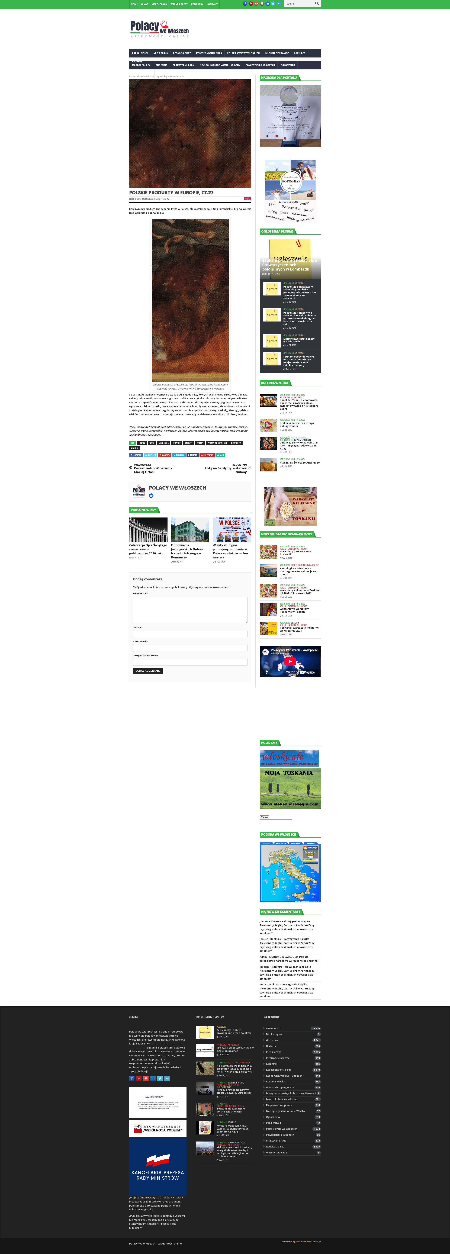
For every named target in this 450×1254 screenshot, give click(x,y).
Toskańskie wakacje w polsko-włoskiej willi (231, 1110)
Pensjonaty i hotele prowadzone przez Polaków (234, 1031)
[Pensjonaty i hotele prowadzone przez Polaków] (205, 1032)
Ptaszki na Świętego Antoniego (300, 462)
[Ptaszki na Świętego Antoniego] (268, 464)
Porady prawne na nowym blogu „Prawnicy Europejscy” (235, 1091)
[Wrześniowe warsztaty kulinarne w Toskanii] (268, 609)
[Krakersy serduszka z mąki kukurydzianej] (268, 425)
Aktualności (140, 53)
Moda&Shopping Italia (280, 1087)
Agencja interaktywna (302, 1241)
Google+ (166, 455)
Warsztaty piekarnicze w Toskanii (295, 553)
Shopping (161, 65)
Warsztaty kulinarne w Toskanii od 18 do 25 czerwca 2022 (300, 592)
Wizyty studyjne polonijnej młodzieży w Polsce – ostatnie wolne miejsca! (230, 551)
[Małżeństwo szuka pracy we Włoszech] (272, 341)
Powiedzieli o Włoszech (260, 65)
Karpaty (188, 443)
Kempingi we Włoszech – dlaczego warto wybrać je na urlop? (298, 571)
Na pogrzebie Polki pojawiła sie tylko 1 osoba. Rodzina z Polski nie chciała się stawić (234, 1068)
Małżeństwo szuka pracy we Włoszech (299, 340)
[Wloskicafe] (289, 765)
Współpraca (159, 4)
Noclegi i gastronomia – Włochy (220, 65)
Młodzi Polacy (141, 65)
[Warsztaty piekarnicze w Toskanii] (268, 552)
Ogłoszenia (288, 65)
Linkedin (180, 455)
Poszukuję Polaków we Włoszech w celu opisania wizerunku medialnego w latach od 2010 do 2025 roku (299, 318)
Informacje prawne (277, 53)
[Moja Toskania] (290, 808)
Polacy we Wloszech (217, 443)
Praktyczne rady (183, 65)
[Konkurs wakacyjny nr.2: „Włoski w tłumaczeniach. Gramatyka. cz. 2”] (205, 1127)
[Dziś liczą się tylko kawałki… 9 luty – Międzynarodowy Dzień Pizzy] (268, 443)
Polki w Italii (273, 1122)
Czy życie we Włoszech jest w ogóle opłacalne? (235, 1049)
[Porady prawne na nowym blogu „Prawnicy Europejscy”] (205, 1088)
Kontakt (212, 4)
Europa (142, 443)
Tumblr (193, 455)
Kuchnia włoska (142, 73)
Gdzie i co (300, 53)
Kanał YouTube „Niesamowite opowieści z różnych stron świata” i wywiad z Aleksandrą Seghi (299, 404)
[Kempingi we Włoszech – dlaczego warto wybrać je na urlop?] (268, 570)
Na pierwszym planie (302, 440)
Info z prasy (160, 53)
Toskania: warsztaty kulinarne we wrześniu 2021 (299, 629)
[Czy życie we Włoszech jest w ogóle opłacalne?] (205, 1050)
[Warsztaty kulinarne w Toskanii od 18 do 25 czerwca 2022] (268, 590)
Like (248, 198)
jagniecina (163, 443)
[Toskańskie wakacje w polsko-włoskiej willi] (205, 1109)
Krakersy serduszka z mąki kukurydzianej (297, 424)
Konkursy (197, 4)
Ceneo (264, 817)
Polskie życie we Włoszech (243, 53)
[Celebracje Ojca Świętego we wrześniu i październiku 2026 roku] (148, 529)
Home (134, 4)
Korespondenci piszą (209, 53)
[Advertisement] (286, 712)
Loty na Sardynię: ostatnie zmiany (226, 469)
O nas (144, 4)
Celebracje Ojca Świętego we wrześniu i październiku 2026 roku (148, 549)
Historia (271, 1046)
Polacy (200, 443)
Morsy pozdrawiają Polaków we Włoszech (291, 1093)
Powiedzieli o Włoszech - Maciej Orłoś (153, 469)
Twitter (152, 455)
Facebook (137, 455)
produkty (236, 443)
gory (151, 443)
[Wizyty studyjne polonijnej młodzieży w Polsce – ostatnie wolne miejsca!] (232, 529)
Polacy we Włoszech (177, 487)
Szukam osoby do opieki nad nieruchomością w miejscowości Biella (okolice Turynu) (298, 361)
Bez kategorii (274, 1034)
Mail (222, 455)
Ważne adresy (179, 4)
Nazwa (138, 627)
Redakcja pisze (182, 53)
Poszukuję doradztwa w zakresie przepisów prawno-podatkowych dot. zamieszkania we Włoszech (300, 292)
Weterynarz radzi (277, 1152)
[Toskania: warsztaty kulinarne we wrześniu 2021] (268, 628)
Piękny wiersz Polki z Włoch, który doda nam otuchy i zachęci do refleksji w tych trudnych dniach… (234, 1152)
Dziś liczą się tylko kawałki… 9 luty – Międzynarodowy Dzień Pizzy (298, 445)
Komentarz (140, 593)
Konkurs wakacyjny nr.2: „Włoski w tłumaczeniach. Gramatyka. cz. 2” (233, 1128)
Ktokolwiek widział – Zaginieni (284, 1075)
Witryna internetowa (145, 655)
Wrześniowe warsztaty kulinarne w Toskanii (294, 610)
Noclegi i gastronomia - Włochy (293, 549)
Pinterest (208, 455)
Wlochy (134, 448)
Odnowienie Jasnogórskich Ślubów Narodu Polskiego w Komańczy (187, 551)
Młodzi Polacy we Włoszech (282, 1099)
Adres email (140, 641)
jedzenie (177, 443)
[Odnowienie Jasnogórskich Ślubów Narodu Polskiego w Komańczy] (190, 529)
